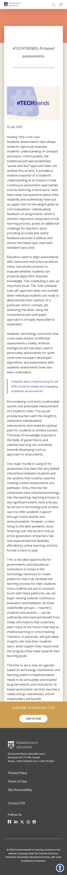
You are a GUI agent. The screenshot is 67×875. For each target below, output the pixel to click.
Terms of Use (17, 781)
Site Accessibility (20, 790)
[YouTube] (34, 822)
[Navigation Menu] (61, 4)
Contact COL (17, 803)
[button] (33, 718)
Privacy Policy (17, 773)
